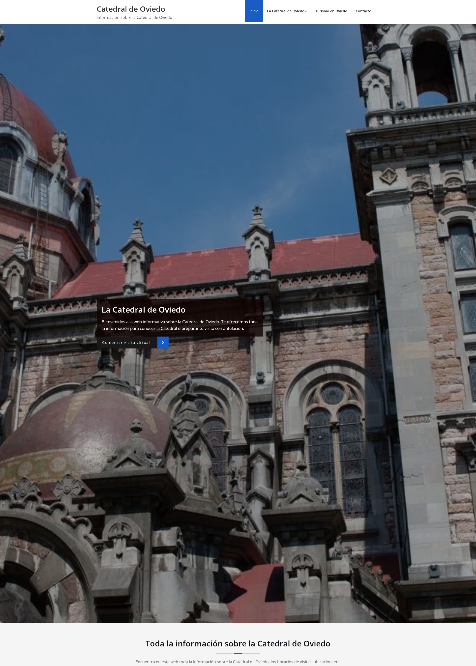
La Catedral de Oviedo (285, 11)
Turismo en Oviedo (331, 11)
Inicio (254, 11)
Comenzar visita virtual (126, 342)
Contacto (363, 11)
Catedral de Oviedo (131, 9)
